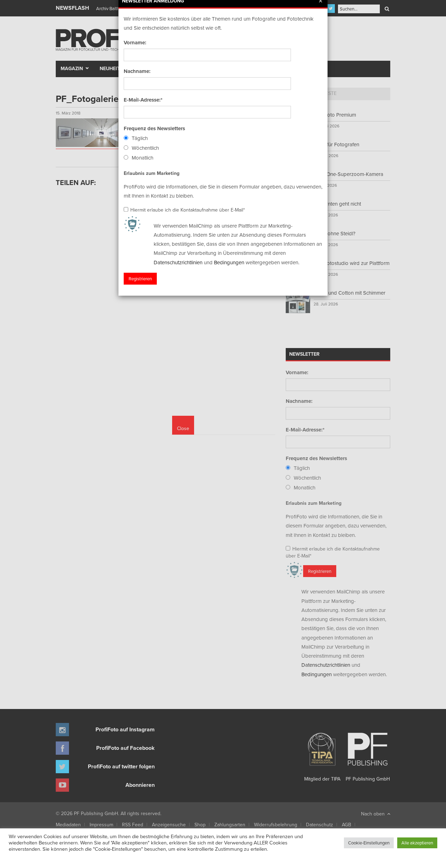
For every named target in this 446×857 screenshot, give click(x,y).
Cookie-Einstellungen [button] (369, 843)
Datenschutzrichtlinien (178, 262)
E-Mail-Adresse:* (143, 100)
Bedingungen (229, 262)
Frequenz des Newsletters (154, 128)
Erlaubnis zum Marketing (151, 173)
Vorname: (135, 42)
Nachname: (137, 71)
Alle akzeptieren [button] (417, 843)
